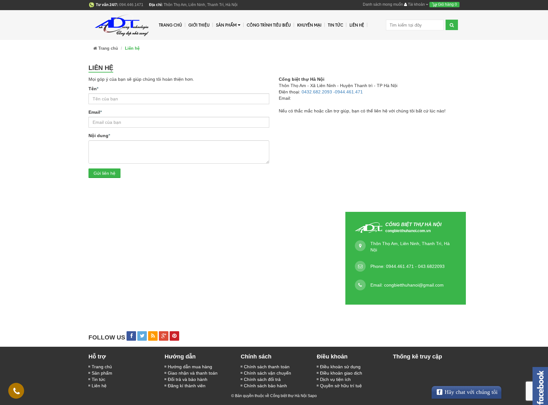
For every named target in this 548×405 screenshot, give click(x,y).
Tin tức (335, 25)
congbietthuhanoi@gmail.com (414, 285)
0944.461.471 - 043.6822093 (415, 266)
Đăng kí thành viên (187, 385)
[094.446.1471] (16, 392)
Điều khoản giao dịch (341, 373)
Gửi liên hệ (104, 173)
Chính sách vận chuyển (267, 373)
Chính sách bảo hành (265, 385)
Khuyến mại (309, 25)
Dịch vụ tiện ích (335, 379)
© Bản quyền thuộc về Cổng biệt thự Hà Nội (269, 396)
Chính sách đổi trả (262, 379)
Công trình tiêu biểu (269, 25)
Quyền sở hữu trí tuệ (341, 385)
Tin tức (98, 379)
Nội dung (99, 135)
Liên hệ (356, 25)
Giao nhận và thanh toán (193, 373)
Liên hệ (99, 385)
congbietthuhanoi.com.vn (408, 231)
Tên (93, 88)
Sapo (312, 396)
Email (95, 112)
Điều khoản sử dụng (340, 366)
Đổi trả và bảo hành (187, 379)
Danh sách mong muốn (383, 4)
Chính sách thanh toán (267, 366)
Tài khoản (416, 4)
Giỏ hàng (447, 4)
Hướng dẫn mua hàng (190, 366)
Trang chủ (170, 25)
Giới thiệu (199, 25)
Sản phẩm (226, 25)
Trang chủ (102, 366)
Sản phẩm (102, 373)
